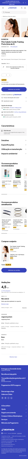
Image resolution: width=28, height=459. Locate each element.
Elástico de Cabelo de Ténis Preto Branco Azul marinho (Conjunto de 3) (6, 222)
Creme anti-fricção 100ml (6, 181)
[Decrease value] (3, 75)
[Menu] (3, 8)
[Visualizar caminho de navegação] (1, 16)
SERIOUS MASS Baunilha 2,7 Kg (17, 181)
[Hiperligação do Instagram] (8, 398)
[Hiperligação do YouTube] (5, 398)
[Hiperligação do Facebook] (2, 398)
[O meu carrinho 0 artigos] (25, 8)
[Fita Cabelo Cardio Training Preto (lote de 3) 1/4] (10, 27)
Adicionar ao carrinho (14, 89)
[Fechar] (25, 3)
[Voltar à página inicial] (12, 8)
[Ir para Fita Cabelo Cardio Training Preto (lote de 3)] (5, 249)
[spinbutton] (6, 75)
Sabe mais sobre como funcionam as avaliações (12, 292)
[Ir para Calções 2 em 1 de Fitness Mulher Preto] (5, 258)
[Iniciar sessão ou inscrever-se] (21, 8)
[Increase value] (9, 75)
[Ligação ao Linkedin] (11, 398)
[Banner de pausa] (23, 3)
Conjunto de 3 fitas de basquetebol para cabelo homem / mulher (18, 222)
